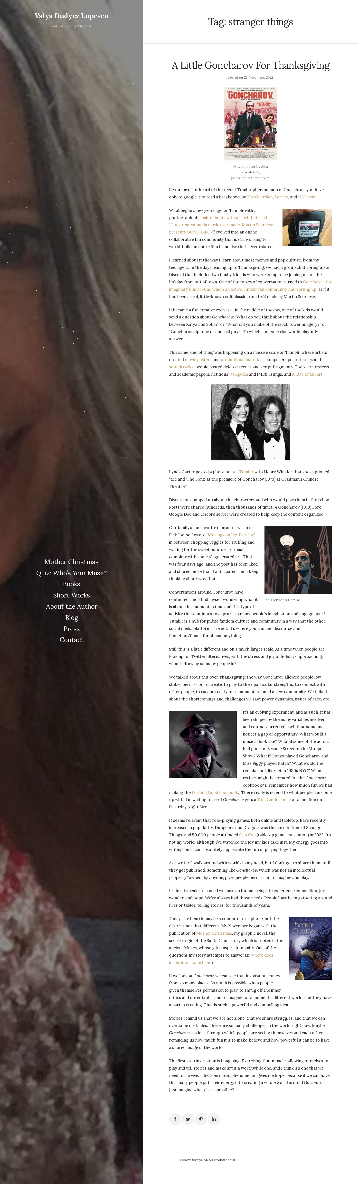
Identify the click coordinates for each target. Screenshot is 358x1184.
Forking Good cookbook (215, 792)
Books (71, 584)
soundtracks (181, 367)
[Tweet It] (188, 1119)
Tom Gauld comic (274, 799)
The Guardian (260, 197)
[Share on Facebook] (175, 1119)
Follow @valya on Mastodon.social (207, 1160)
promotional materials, (242, 359)
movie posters (198, 359)
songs (307, 359)
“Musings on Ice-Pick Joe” (230, 535)
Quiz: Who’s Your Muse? (71, 573)
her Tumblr (242, 472)
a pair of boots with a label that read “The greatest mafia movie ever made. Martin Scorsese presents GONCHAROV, (221, 225)
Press (72, 629)
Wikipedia (238, 374)
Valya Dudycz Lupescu (72, 15)
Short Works (71, 595)
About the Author (71, 606)
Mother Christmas (72, 562)
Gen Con (247, 835)
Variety (281, 197)
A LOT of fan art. (307, 374)
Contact (72, 640)
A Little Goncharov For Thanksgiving (251, 65)
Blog (71, 618)
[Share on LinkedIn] (214, 1119)
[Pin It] (201, 1119)
